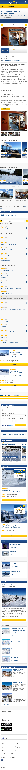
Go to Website (4, 108)
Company (17, 747)
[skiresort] (14, 2)
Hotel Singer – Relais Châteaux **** (18, 670)
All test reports (3, 389)
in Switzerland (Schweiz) (15, 491)
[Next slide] (26, 149)
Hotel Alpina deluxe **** (19, 682)
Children (9, 418)
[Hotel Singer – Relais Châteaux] (5, 673)
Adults (3, 418)
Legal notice (4, 747)
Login (16, 750)
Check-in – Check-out (6, 407)
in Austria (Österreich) (15, 527)
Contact (3, 743)
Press (2, 750)
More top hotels (5, 704)
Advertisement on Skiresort (8, 754)
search (21, 425)
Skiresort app (5, 720)
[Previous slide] (2, 149)
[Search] (26, 2)
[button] (7, 425)
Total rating (4, 228)
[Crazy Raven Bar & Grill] (14, 121)
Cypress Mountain (11, 6)
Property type (21, 418)
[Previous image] (3, 453)
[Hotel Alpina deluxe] (5, 686)
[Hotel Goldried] (5, 697)
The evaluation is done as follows (11, 60)
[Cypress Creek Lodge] (6, 194)
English (7, 738)
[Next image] (25, 453)
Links (16, 743)
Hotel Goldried (16, 694)
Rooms (14, 418)
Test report (13, 364)
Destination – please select (8, 413)
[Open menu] (2, 2)
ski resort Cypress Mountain (18, 15)
